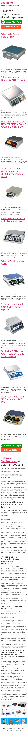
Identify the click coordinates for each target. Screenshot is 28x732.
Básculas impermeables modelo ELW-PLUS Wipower (13, 307)
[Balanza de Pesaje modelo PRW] (14, 65)
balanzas (12, 468)
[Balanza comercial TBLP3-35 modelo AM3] (14, 108)
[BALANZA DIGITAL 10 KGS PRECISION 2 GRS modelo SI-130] (14, 384)
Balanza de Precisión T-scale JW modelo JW (13, 219)
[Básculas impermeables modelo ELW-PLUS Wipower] (14, 337)
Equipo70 (7, 2)
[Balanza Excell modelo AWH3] (14, 292)
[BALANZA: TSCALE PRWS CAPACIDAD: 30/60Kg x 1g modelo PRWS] (14, 205)
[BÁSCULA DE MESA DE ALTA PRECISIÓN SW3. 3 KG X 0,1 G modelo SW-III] (14, 155)
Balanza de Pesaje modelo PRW (10, 35)
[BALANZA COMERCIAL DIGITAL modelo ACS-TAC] (14, 430)
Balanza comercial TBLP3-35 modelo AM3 (13, 78)
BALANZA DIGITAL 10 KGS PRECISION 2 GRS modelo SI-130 (12, 354)
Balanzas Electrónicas (9, 459)
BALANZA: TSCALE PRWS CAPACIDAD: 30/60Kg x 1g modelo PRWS (12, 172)
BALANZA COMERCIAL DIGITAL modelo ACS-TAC (12, 399)
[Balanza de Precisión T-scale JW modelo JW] (14, 249)
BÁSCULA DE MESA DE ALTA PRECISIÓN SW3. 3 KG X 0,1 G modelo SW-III (13, 124)
